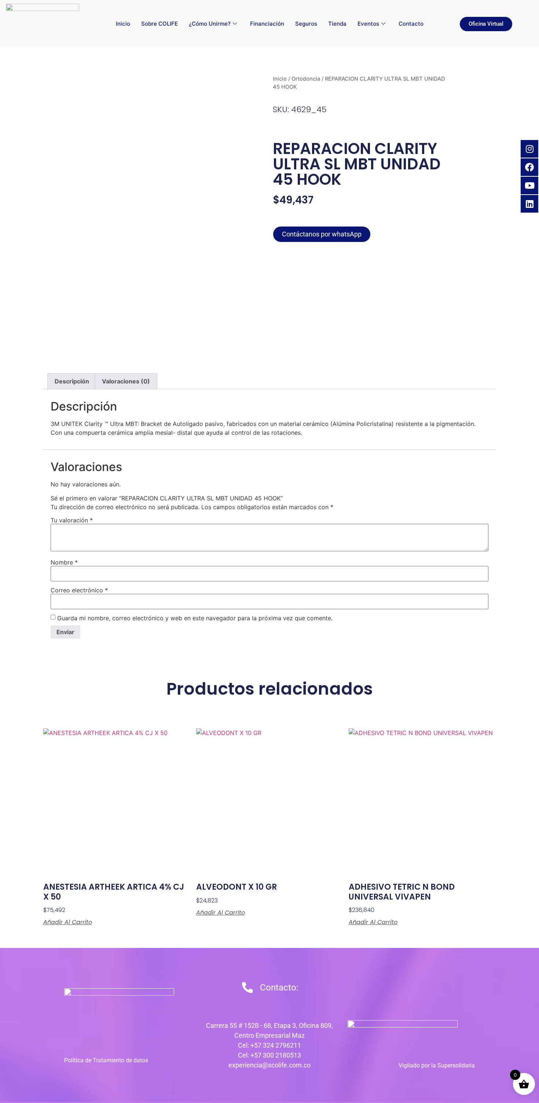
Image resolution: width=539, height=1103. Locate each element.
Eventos (368, 23)
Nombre (64, 562)
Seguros (306, 23)
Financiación (267, 23)
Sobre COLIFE (159, 23)
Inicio (123, 23)
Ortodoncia (306, 79)
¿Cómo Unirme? (210, 23)
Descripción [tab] (72, 381)
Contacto (411, 23)
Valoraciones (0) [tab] (126, 381)
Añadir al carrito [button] (67, 922)
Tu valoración (72, 520)
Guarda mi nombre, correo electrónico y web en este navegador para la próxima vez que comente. (195, 618)
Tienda (337, 23)
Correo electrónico (79, 590)
